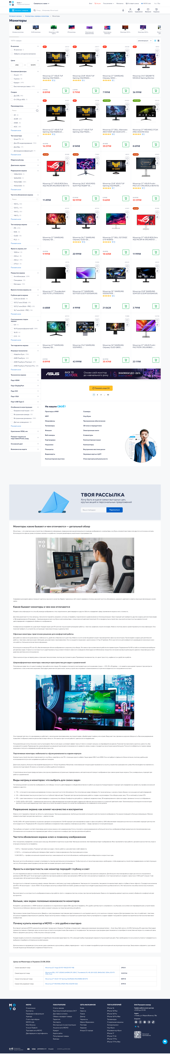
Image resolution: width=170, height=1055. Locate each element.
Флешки (48, 430)
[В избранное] (67, 51)
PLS (15, 240)
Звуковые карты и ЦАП (92, 454)
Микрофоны (50, 421)
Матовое (17, 284)
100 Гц (16, 204)
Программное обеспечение (94, 421)
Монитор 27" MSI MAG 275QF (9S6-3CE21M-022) (61, 984)
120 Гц (16, 208)
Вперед (160, 29)
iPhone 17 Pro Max (113, 1042)
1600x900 (17, 178)
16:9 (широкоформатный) (23, 329)
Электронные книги (91, 430)
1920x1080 (18, 182)
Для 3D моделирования (23, 143)
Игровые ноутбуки (114, 1030)
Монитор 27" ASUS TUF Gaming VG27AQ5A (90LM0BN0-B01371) (66, 979)
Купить (66, 90)
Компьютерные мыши (92, 440)
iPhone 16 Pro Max (113, 1016)
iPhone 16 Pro (112, 1014)
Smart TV (17, 139)
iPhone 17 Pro (112, 1039)
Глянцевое (18, 280)
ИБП (47, 416)
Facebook (140, 1022)
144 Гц (16, 212)
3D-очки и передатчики (92, 426)
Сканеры (86, 411)
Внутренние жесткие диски (94, 449)
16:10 (16, 332)
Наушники (49, 445)
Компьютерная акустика (54, 459)
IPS (15, 228)
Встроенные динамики (23, 418)
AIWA (16, 123)
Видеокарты (50, 454)
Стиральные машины (115, 1022)
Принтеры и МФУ (52, 411)
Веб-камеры (50, 435)
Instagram (144, 1022)
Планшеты (49, 449)
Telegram (149, 1022)
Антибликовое (19, 276)
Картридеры (50, 440)
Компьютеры (88, 445)
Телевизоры (50, 426)
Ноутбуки (87, 416)
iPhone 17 (110, 1033)
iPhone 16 (110, 1008)
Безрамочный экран (22, 411)
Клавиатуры (88, 435)
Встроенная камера (21, 414)
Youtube (136, 1022)
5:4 (15, 325)
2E (15, 115)
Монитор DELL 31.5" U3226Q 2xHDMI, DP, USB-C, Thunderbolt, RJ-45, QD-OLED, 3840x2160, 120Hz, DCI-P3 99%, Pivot (80, 973)
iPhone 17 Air (111, 1036)
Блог (90, 3)
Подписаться (114, 510)
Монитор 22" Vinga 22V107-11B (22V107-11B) (59, 967)
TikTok (153, 1022)
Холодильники (112, 1025)
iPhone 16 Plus (112, 1011)
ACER (16, 119)
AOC (15, 127)
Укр (155, 3)
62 (108, 395)
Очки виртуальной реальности (95, 459)
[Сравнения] (67, 55)
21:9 (15, 336)
